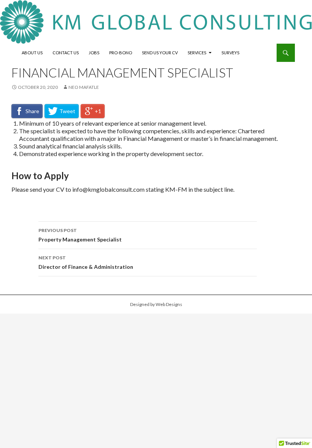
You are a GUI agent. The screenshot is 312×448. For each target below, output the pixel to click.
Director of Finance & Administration (85, 262)
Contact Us (66, 52)
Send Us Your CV (160, 52)
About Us (32, 52)
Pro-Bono (120, 52)
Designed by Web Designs (156, 304)
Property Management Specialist (80, 235)
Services (197, 52)
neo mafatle (83, 87)
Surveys (230, 52)
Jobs (94, 52)
